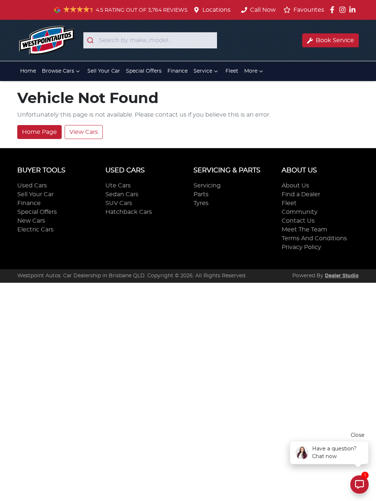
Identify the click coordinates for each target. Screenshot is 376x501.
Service (203, 71)
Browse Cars (58, 71)
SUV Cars (118, 203)
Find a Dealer (301, 194)
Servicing (207, 186)
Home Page (39, 132)
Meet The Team (304, 230)
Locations (216, 10)
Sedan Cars (121, 194)
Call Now (263, 10)
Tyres (201, 203)
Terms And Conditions (314, 238)
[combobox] (150, 40)
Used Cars (32, 186)
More (250, 71)
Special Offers (144, 71)
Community (300, 212)
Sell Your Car (103, 71)
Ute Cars (118, 186)
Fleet (231, 71)
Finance (177, 71)
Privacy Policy (301, 247)
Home (28, 71)
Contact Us (298, 221)
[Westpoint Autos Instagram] (344, 9)
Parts (201, 194)
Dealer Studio (342, 275)
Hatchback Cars (128, 212)
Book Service (335, 40)
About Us (295, 186)
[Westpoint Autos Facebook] (334, 9)
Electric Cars (35, 230)
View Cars (83, 132)
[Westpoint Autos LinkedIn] (354, 9)
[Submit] (91, 40)
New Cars (31, 221)
